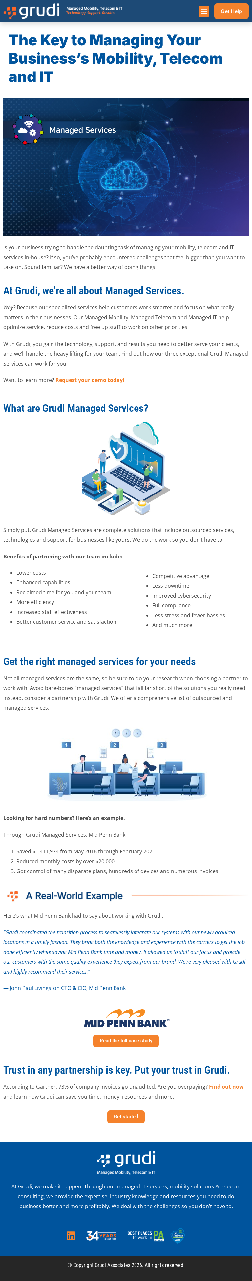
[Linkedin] (71, 1236)
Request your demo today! (89, 380)
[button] (204, 11)
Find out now (226, 1086)
